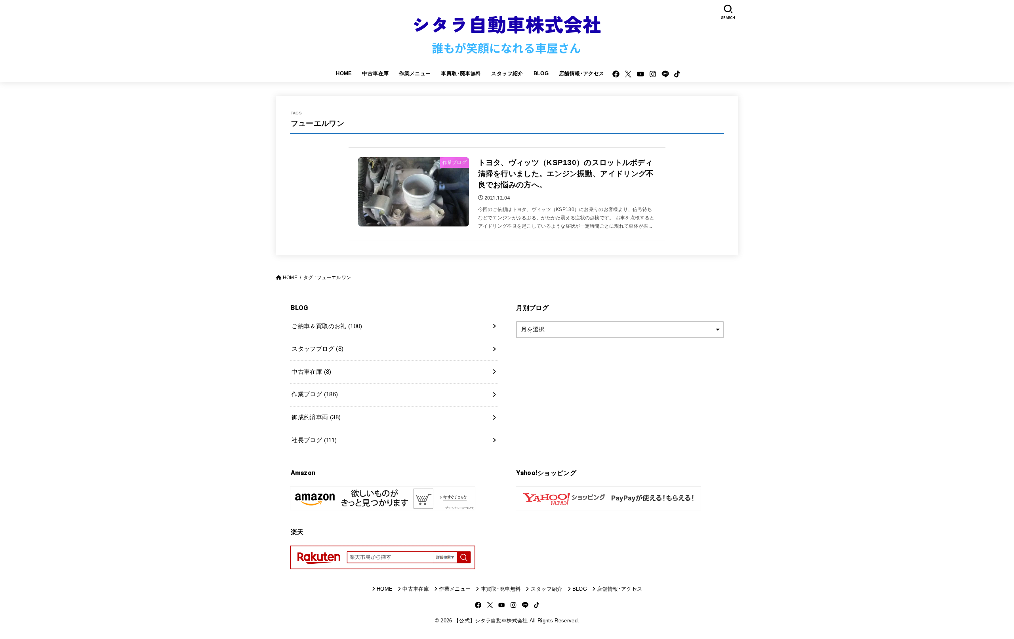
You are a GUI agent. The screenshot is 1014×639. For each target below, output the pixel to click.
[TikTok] (677, 74)
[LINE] (665, 74)
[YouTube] (640, 74)
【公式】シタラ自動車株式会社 (491, 621)
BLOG (541, 73)
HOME (344, 73)
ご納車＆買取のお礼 (327, 326)
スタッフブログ (317, 349)
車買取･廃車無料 (461, 73)
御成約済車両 (316, 417)
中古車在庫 (375, 73)
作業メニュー (415, 73)
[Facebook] (615, 74)
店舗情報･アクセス (581, 73)
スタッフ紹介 (507, 73)
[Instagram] (652, 74)
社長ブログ (314, 440)
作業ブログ (315, 394)
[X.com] (628, 74)
